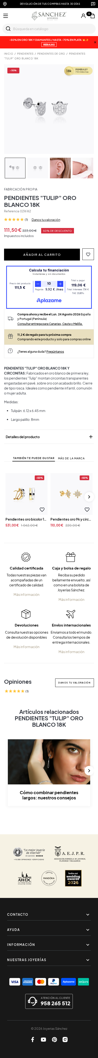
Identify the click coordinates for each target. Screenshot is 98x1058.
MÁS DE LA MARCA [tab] (71, 458)
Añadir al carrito (42, 254)
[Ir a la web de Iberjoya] (70, 854)
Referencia (11, 211)
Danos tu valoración (46, 220)
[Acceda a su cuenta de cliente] (83, 16)
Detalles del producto (49, 437)
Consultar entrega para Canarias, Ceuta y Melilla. (50, 324)
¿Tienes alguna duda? (40, 351)
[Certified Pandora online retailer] (49, 878)
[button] (88, 254)
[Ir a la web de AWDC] (24, 878)
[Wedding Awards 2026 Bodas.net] (73, 878)
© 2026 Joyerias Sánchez (49, 1028)
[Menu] (6, 16)
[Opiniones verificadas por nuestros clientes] (29, 854)
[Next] (89, 497)
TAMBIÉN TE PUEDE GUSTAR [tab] (33, 458)
